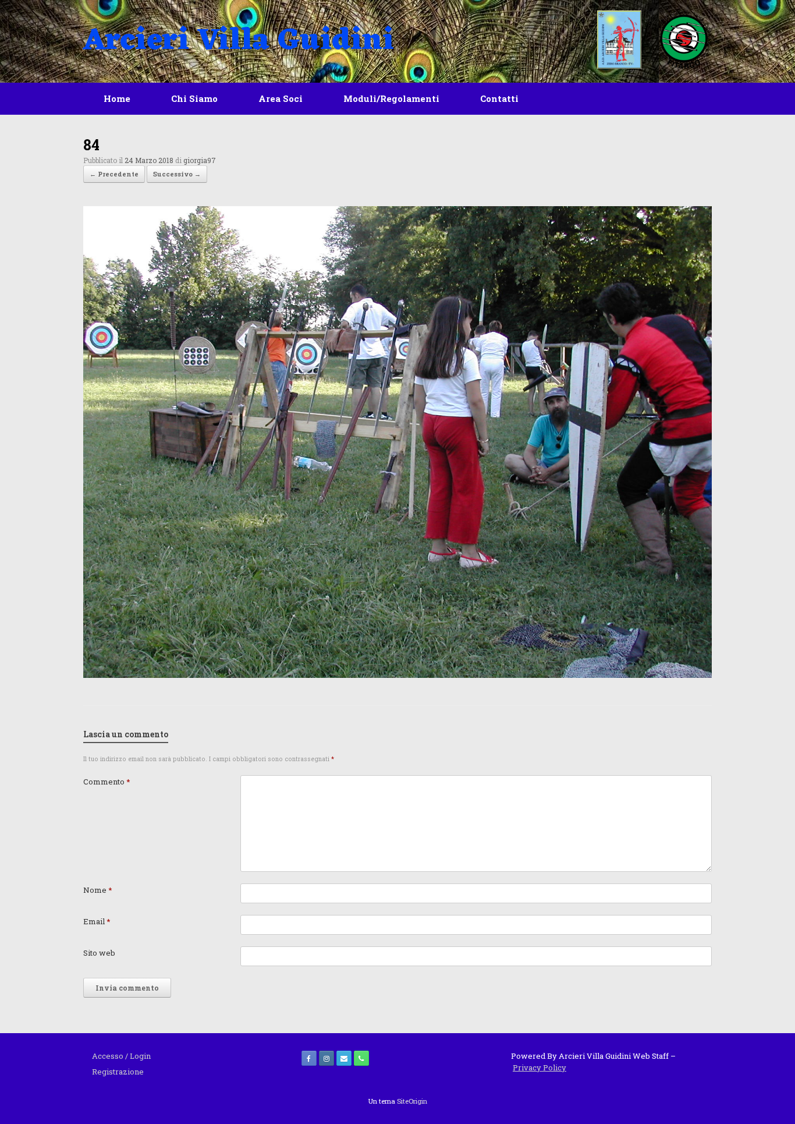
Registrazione (118, 1071)
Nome (97, 890)
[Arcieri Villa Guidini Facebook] (309, 1058)
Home (117, 98)
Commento (106, 781)
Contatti (499, 98)
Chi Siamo (194, 98)
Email (97, 921)
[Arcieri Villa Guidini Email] (344, 1058)
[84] (397, 674)
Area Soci (280, 98)
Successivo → (177, 173)
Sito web (99, 953)
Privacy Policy (539, 1067)
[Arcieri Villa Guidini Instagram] (326, 1058)
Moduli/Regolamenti (391, 98)
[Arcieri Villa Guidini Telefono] (361, 1058)
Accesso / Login (121, 1056)
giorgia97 (199, 160)
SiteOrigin (412, 1101)
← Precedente (114, 173)
